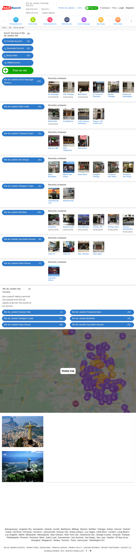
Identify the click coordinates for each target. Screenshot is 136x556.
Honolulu (27, 532)
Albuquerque (11, 529)
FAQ (114, 8)
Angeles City (25, 529)
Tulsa (73, 540)
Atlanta (48, 529)
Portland (33, 538)
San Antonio (77, 538)
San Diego (90, 538)
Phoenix (24, 538)
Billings (75, 529)
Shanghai (35, 540)
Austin (56, 529)
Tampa (56, 540)
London (112, 532)
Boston (83, 529)
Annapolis (38, 529)
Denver (118, 529)
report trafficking (110, 547)
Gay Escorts (31, 9)
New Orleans (56, 535)
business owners (51, 551)
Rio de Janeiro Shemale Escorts (37, 4)
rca (62, 551)
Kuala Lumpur (76, 532)
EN (79, 8)
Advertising (45, 547)
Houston (37, 532)
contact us (126, 547)
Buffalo (92, 529)
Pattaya (125, 535)
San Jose (101, 538)
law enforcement (91, 547)
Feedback (105, 8)
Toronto (65, 540)
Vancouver (82, 540)
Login (121, 8)
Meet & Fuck (32, 13)
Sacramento (64, 538)
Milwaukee (31, 535)
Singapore (47, 540)
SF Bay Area (121, 538)
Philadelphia (13, 538)
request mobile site (75, 551)
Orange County (103, 535)
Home (4, 28)
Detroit (126, 529)
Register (130, 8)
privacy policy (75, 547)
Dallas (110, 529)
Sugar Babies (48, 13)
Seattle (110, 538)
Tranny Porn (32, 547)
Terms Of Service (59, 547)
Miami (21, 535)
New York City (71, 535)
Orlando (116, 535)
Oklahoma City (87, 535)
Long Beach (123, 532)
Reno (41, 538)
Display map (68, 371)
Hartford (17, 532)
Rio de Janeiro (19, 28)
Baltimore (66, 529)
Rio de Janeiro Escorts (14, 547)
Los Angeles (11, 535)
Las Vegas (90, 532)
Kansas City (62, 532)
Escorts (45, 9)
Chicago (101, 529)
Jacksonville (49, 532)
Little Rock (101, 532)
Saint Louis (51, 538)
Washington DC (97, 540)
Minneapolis (43, 535)
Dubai (8, 532)
